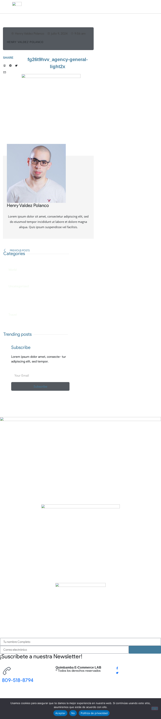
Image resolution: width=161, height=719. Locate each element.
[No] (154, 708)
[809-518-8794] (7, 671)
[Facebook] (117, 668)
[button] (4, 65)
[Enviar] (145, 650)
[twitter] (117, 673)
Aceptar (60, 713)
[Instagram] (117, 678)
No (73, 713)
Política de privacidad (94, 713)
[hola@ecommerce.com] (7, 694)
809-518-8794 (17, 680)
